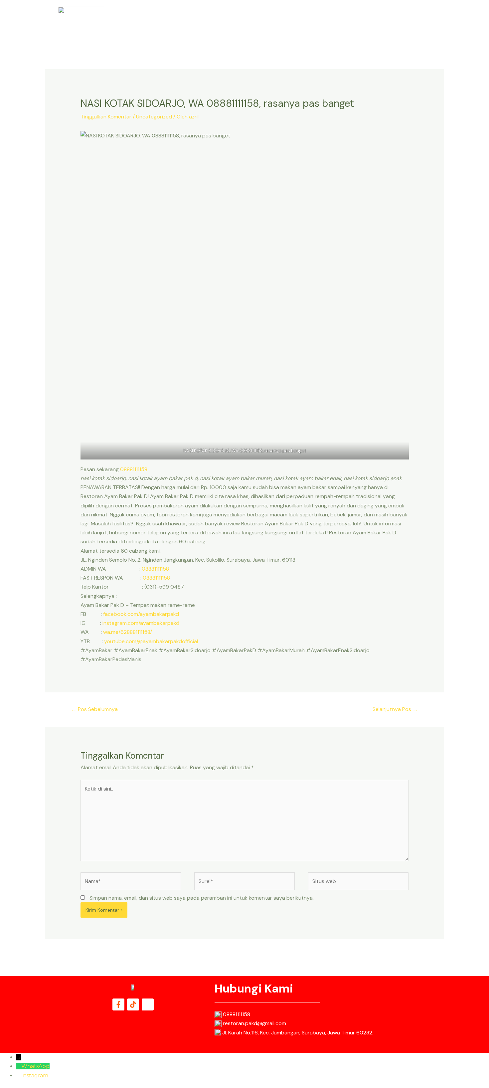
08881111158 (133, 469)
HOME (261, 23)
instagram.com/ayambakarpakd (140, 623)
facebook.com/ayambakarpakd (141, 614)
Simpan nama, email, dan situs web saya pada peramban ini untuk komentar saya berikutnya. (201, 897)
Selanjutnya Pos (395, 709)
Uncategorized (154, 116)
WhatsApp (35, 1066)
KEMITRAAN (406, 23)
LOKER (375, 23)
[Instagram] (18, 1075)
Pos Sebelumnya (94, 709)
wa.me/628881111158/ (127, 632)
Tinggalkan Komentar (106, 116)
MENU (322, 23)
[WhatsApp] (18, 1066)
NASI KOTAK (292, 23)
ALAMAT (348, 23)
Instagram (34, 1075)
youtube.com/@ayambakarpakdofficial (151, 641)
